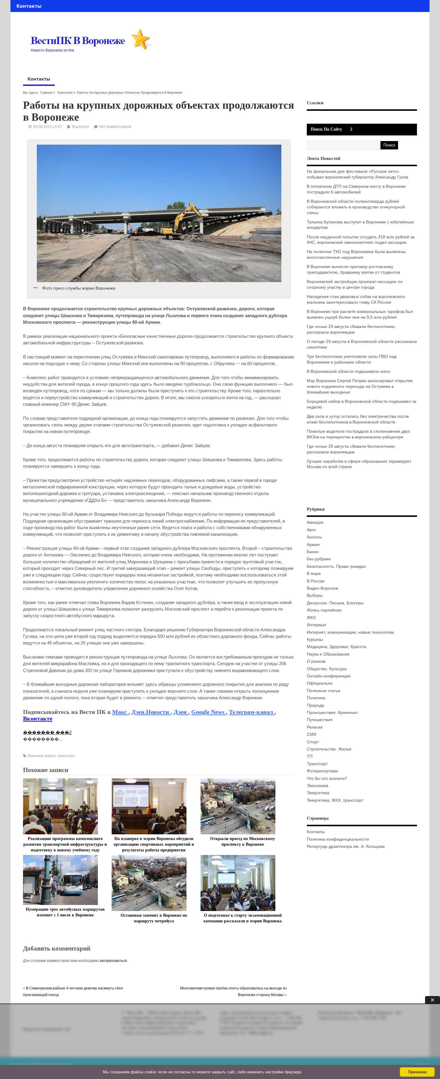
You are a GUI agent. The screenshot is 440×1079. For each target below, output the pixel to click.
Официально (320, 683)
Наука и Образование (328, 654)
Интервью (316, 625)
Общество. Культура (327, 669)
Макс (120, 712)
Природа (315, 705)
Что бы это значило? (327, 778)
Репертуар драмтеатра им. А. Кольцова (346, 846)
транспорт (66, 756)
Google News (208, 712)
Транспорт (65, 92)
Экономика (317, 785)
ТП (309, 756)
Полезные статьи (323, 690)
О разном (316, 661)
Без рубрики (319, 559)
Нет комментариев (115, 127)
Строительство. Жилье (329, 749)
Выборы (315, 595)
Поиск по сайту (326, 129)
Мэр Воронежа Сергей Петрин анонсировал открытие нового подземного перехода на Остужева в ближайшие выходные (360, 386)
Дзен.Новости (151, 712)
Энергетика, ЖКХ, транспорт (335, 800)
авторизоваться (113, 961)
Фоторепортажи (322, 771)
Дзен (181, 712)
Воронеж (35, 756)
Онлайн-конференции (329, 676)
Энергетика (318, 793)
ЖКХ (311, 617)
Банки (312, 552)
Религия (315, 727)
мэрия (50, 756)
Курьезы (315, 639)
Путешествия (320, 720)
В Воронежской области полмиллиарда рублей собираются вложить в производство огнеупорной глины (356, 207)
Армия (313, 544)
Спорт (313, 742)
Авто (311, 530)
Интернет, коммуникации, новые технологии (350, 632)
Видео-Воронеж (322, 588)
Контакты (29, 6)
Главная (46, 92)
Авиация (315, 522)
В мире (314, 573)
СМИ (311, 734)
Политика (316, 698)
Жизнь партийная (324, 610)
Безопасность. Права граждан (336, 566)
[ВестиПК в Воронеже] (94, 63)
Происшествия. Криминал (332, 712)
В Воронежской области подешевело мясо (348, 371)
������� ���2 (47, 732)
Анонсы (314, 537)
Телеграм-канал (251, 712)
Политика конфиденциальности (338, 839)
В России (315, 581)
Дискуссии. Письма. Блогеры (335, 603)
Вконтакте (37, 718)
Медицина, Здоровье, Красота (336, 646)
